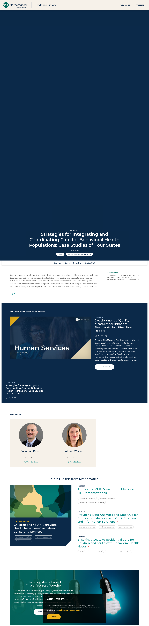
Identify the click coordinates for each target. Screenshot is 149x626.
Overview (57, 263)
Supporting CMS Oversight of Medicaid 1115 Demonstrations (106, 491)
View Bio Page (32, 462)
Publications (125, 5)
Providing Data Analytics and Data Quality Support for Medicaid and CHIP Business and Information (108, 518)
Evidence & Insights (73, 263)
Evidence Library (46, 5)
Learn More (103, 367)
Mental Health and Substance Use (79, 254)
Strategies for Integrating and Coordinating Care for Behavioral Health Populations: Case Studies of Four (24, 389)
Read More (18, 294)
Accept (54, 617)
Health (60, 254)
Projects (140, 5)
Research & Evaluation (43, 537)
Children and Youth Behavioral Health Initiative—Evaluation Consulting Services (35, 528)
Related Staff (89, 263)
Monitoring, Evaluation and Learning (91, 502)
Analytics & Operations (23, 537)
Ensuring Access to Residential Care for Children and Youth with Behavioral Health (108, 543)
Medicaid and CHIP (95, 552)
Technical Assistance (23, 541)
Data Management (125, 527)
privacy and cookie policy (70, 610)
